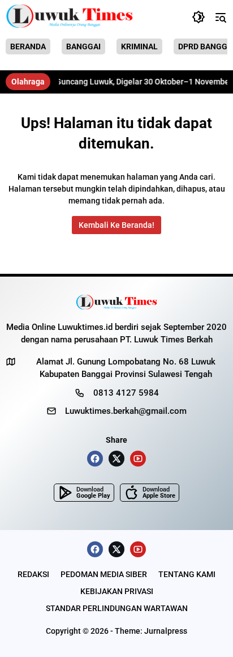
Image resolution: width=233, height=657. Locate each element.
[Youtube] (138, 459)
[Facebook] (95, 459)
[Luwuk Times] (70, 17)
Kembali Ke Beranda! (116, 225)
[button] (198, 17)
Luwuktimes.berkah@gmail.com (126, 411)
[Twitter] (116, 459)
